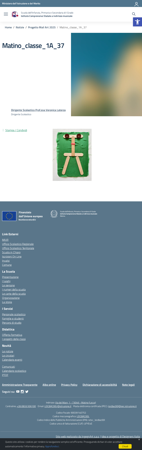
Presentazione (10, 277)
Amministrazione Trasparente (19, 385)
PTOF (5, 375)
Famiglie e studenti (13, 318)
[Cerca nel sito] (133, 14)
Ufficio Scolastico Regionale (18, 244)
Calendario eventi (12, 360)
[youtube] (17, 391)
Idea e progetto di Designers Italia (120, 436)
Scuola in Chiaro (11, 252)
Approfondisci (52, 446)
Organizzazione (11, 298)
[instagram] (22, 391)
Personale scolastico (13, 314)
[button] (137, 21)
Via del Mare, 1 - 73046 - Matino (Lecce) (75, 402)
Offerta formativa (12, 335)
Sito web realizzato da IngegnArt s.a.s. (77, 436)
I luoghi (6, 281)
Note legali (128, 385)
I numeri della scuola (14, 289)
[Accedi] (136, 3)
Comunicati (8, 367)
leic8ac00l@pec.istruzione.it (122, 406)
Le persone (8, 285)
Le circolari (8, 355)
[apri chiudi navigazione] (6, 14)
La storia (7, 302)
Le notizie (7, 351)
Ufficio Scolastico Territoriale (18, 248)
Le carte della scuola (14, 294)
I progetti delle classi (14, 339)
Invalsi (6, 261)
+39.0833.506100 (26, 406)
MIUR (5, 240)
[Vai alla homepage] (14, 14)
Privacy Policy (69, 385)
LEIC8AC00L (83, 416)
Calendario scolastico (14, 371)
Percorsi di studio (11, 323)
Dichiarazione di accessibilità (100, 385)
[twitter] (26, 391)
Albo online (49, 385)
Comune (7, 265)
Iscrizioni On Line (11, 256)
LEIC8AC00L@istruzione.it (58, 406)
